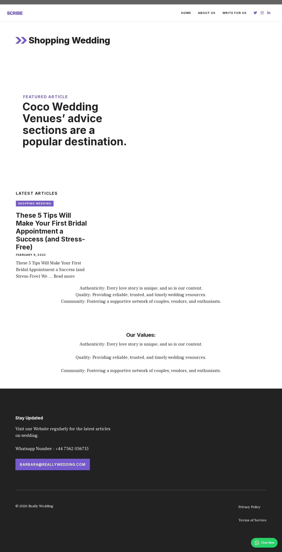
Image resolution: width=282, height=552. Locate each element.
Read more (64, 276)
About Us (206, 13)
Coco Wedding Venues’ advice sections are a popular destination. (74, 124)
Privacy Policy (249, 507)
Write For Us (235, 13)
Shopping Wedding (34, 203)
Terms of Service (252, 520)
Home (186, 13)
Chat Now (267, 542)
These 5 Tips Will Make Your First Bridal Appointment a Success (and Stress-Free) (51, 231)
